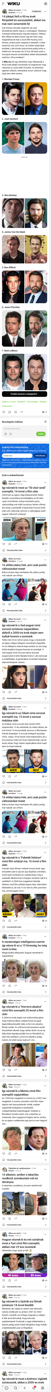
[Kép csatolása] (6, 434)
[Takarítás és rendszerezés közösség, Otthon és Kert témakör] (4, 1169)
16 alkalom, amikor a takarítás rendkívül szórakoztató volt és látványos (20, 1178)
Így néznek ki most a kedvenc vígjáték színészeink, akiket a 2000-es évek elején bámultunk (24, 1382)
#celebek (21, 402)
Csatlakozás (36, 11)
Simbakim (11, 621)
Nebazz (11, 1003)
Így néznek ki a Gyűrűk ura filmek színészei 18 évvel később (22, 1303)
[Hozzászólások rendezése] (45, 421)
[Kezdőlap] (13, 3)
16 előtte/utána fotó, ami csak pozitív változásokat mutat (24, 567)
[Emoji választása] (11, 434)
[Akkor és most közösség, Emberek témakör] (4, 11)
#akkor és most (9, 402)
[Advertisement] (24, 174)
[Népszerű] (6, 1388)
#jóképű (43, 402)
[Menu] (45, 11)
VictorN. (11, 1171)
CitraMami (12, 561)
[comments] (9, 412)
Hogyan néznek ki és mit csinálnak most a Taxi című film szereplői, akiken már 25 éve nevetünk (22, 1243)
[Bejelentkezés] (45, 3)
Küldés (41, 434)
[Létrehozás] (24, 1388)
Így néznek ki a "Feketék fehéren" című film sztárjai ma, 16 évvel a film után (24, 861)
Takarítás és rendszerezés (19, 1168)
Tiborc (10, 1087)
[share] (21, 412)
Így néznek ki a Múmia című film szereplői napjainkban (21, 1092)
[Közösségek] (42, 1388)
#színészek (7, 406)
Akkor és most (14, 10)
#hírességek (32, 402)
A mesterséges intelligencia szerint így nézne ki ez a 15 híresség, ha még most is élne (24, 945)
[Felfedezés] (15, 1388)
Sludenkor (12, 13)
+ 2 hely (23, 10)
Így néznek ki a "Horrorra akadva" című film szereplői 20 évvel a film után (22, 1010)
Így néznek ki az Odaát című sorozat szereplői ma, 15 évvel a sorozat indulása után (23, 717)
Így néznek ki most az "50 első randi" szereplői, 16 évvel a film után (24, 489)
